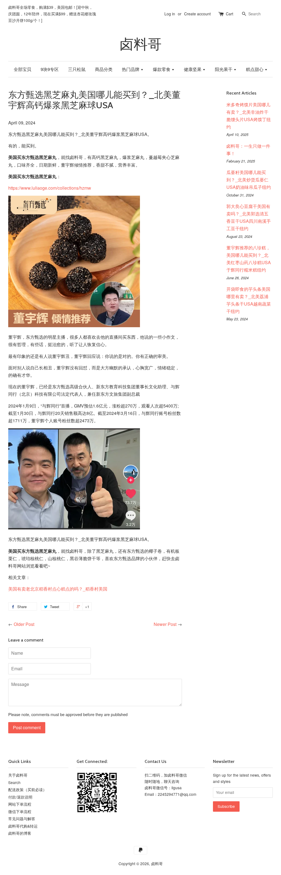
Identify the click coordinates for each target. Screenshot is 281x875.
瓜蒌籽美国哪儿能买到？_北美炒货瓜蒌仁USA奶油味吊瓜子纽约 (248, 179)
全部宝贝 (22, 69)
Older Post (24, 624)
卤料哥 (141, 44)
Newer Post (165, 624)
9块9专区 (50, 69)
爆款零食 (162, 69)
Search (14, 782)
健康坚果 (193, 69)
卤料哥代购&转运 (23, 826)
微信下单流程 (19, 811)
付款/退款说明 (20, 797)
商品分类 (104, 69)
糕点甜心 (255, 69)
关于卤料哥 (17, 775)
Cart (229, 13)
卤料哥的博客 (19, 833)
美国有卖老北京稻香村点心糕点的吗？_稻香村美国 (57, 589)
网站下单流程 (19, 804)
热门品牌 (131, 69)
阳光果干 (224, 69)
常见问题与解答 (21, 818)
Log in (169, 13)
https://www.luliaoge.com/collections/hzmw (49, 188)
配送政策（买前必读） (27, 789)
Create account (197, 13)
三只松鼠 (77, 69)
